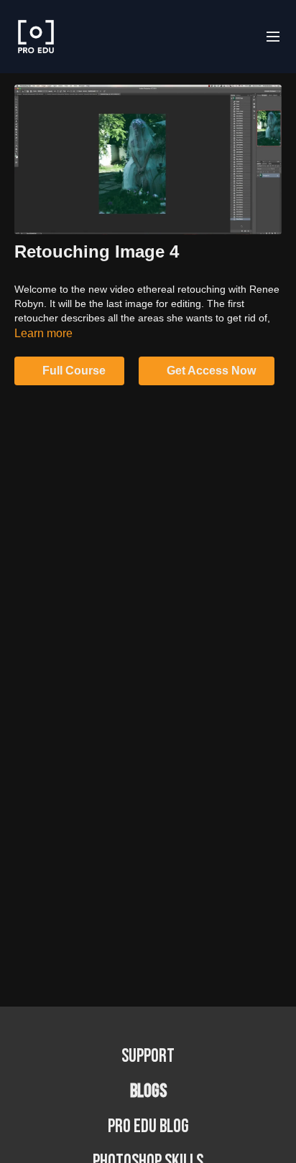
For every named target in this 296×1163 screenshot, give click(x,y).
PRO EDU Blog (148, 1127)
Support (148, 1056)
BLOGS (148, 1091)
